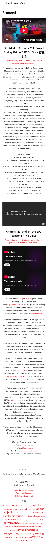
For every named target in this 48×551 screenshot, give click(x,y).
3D (3, 506)
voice (35, 243)
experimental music (31, 516)
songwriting (11, 533)
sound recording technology (32, 533)
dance (21, 513)
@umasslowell (15, 304)
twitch (22, 537)
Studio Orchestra (14, 537)
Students (27, 61)
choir (29, 509)
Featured (9, 61)
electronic (40, 512)
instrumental (12, 519)
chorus (34, 509)
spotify (6, 537)
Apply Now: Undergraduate (24, 490)
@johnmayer (22, 370)
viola (42, 537)
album (16, 505)
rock (32, 526)
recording (13, 526)
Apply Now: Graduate (24, 493)
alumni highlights (26, 506)
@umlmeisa (16, 400)
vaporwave (29, 63)
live (37, 520)
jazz (21, 519)
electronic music (18, 63)
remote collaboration (24, 526)
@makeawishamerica (15, 376)
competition (35, 240)
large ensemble (29, 520)
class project (37, 61)
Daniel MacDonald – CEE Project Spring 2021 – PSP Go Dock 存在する (24, 52)
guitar (43, 516)
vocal (30, 243)
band (15, 509)
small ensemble (27, 529)
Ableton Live (8, 506)
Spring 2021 (18, 61)
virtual (19, 540)
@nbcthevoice (36, 313)
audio (37, 505)
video (36, 537)
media (25, 523)
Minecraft (32, 523)
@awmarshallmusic (28, 451)
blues (20, 509)
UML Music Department (24, 496)
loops (21, 523)
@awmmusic (27, 298)
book (25, 509)
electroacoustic (29, 513)
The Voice (23, 243)
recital (38, 523)
